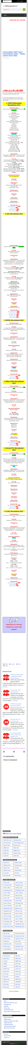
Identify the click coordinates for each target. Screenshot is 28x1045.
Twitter (19, 664)
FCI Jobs (6, 974)
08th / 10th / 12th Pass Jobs (10, 1002)
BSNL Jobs (6, 979)
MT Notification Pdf (12, 311)
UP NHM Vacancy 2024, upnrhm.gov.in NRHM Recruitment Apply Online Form (17, 705)
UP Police (6, 984)
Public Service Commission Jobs (12, 1011)
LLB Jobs (6, 1006)
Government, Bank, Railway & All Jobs (18, 1042)
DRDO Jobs (18, 961)
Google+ (6, 665)
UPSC (5, 966)
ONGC (5, 963)
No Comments (6, 58)
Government (7, 956)
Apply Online (12, 208)
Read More (5, 686)
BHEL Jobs (18, 966)
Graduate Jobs (7, 1004)
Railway (17, 976)
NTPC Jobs (6, 968)
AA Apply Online (12, 315)
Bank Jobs (6, 958)
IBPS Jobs (18, 958)
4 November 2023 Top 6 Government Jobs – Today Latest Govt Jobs (14, 54)
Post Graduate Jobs (8, 1009)
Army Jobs (18, 974)
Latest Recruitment (8, 1024)
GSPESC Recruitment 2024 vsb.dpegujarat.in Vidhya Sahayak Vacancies (16, 676)
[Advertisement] (14, 35)
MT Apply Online (12, 314)
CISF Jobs (18, 968)
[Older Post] (24, 752)
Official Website (12, 210)
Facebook (12, 664)
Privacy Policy (7, 1035)
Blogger (17, 991)
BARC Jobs (18, 979)
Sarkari (5, 961)
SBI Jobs (18, 956)
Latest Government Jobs (10, 1026)
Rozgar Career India (8, 1017)
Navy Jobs (6, 987)
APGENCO (18, 981)
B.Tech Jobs (7, 1008)
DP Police (18, 984)
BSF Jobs (6, 981)
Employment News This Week (11, 1021)
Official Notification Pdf (13, 206)
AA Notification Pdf (12, 313)
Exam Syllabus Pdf (13, 209)
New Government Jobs (9, 1028)
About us (6, 1034)
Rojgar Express (7, 1019)
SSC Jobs (18, 963)
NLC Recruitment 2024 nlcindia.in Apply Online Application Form (15, 735)
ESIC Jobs (6, 971)
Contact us (6, 1037)
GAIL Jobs (18, 971)
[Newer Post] (4, 752)
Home (5, 1001)
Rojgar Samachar (8, 1022)
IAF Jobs (6, 976)
